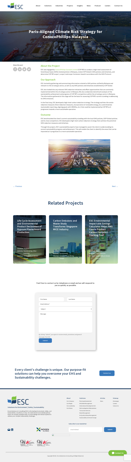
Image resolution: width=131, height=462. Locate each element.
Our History (70, 408)
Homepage (116, 401)
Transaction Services (84, 410)
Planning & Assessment (85, 401)
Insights (80, 6)
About (38, 6)
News (89, 6)
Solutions (47, 6)
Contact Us (118, 6)
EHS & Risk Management (85, 403)
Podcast (98, 6)
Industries (59, 6)
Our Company (70, 401)
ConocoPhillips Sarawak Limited (66, 70)
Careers (107, 6)
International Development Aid (87, 406)
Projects (70, 6)
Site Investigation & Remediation (87, 408)
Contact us (107, 373)
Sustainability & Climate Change (87, 417)
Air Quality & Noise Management (87, 415)
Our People (69, 403)
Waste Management (84, 413)
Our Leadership (71, 406)
